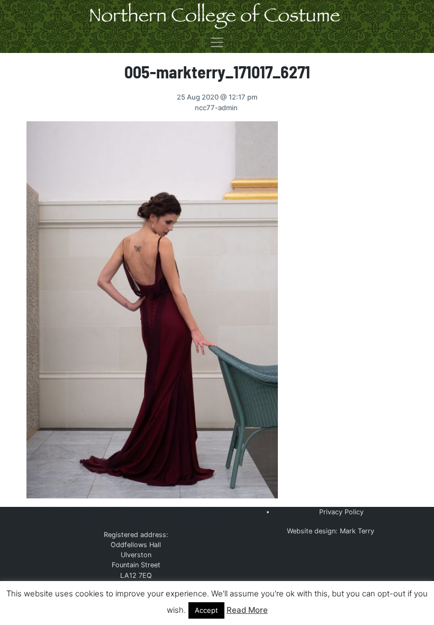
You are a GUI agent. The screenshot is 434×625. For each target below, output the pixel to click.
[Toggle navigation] (217, 42)
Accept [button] (206, 610)
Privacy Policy (341, 512)
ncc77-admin (216, 107)
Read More (247, 610)
